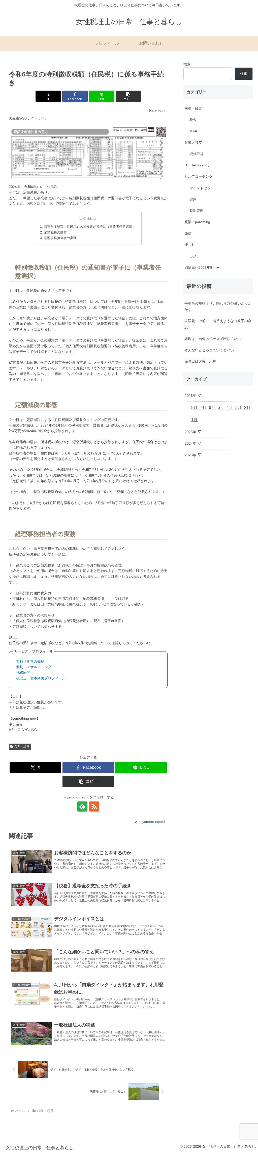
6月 (212, 407)
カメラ (194, 256)
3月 (238, 407)
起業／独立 (193, 142)
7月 (203, 407)
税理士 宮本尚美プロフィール (41, 678)
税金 (193, 120)
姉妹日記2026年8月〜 (201, 267)
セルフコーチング (198, 176)
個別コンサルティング (33, 667)
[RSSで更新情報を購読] (94, 806)
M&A (193, 131)
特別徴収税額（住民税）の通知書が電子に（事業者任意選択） (90, 226)
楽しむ (189, 245)
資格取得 (196, 154)
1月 (194, 420)
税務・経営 (21, 746)
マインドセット (201, 188)
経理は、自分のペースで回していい (212, 339)
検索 (186, 64)
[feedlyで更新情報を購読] (82, 806)
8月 (194, 407)
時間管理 (196, 211)
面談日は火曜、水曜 (200, 361)
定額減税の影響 (55, 232)
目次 (82, 218)
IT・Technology (196, 165)
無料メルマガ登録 (30, 661)
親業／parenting (197, 222)
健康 (193, 199)
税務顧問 (23, 672)
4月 (230, 407)
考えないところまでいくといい (209, 350)
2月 (247, 407)
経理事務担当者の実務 (60, 238)
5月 (221, 407)
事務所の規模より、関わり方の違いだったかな (217, 306)
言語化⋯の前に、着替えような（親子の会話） (217, 324)
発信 (187, 233)
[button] (128, 96)
